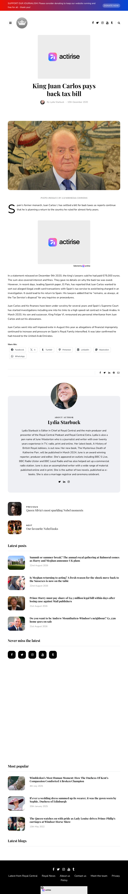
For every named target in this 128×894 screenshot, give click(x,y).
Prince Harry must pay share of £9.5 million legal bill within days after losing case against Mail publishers (72, 599)
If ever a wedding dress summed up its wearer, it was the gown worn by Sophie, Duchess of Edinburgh (73, 799)
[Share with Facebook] (100, 372)
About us (65, 876)
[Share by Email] (118, 372)
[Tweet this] (105, 372)
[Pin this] (114, 372)
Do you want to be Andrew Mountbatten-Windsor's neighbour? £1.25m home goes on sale (73, 619)
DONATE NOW (111, 5)
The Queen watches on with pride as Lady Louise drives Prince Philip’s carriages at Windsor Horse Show (72, 820)
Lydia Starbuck (57, 102)
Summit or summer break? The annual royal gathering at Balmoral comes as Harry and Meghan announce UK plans (74, 559)
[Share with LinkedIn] (109, 372)
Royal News (48, 876)
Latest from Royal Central (22, 876)
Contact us (80, 876)
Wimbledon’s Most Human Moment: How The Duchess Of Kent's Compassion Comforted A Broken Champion (69, 779)
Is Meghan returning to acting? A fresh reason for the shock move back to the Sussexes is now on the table (74, 579)
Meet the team (99, 876)
